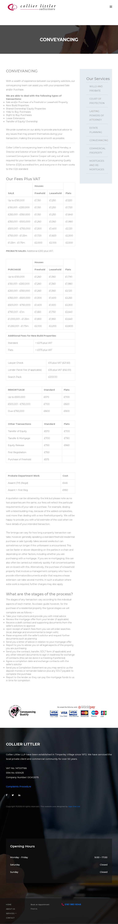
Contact (10, 918)
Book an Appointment (40, 904)
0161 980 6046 (73, 904)
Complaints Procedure (18, 786)
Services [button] (10, 913)
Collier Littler (23, 744)
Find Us (34, 909)
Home (8, 904)
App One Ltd (74, 806)
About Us (10, 909)
